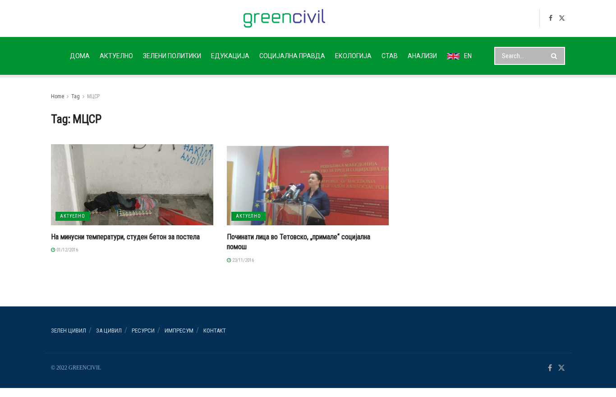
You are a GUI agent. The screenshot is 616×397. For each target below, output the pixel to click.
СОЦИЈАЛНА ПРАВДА (292, 55)
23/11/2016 (242, 260)
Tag (75, 96)
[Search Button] (556, 56)
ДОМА (80, 55)
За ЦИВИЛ (109, 330)
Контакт (214, 330)
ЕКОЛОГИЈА (353, 55)
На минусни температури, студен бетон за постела (125, 237)
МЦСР (93, 96)
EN (468, 55)
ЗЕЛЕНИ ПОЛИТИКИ (172, 55)
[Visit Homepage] (284, 18)
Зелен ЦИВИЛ (68, 330)
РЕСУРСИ (143, 330)
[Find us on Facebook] (550, 18)
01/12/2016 (66, 250)
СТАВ (390, 55)
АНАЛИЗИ (422, 55)
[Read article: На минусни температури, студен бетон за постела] (132, 184)
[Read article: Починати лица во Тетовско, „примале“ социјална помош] (308, 184)
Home (57, 96)
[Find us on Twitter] (562, 18)
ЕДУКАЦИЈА (230, 55)
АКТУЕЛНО (116, 55)
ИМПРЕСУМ (179, 330)
